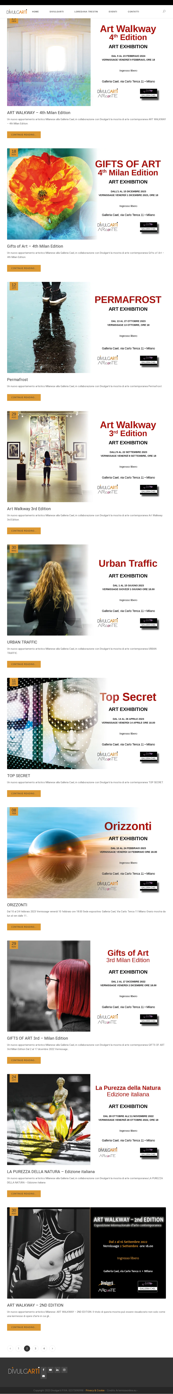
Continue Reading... (23, 135)
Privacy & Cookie (95, 1390)
